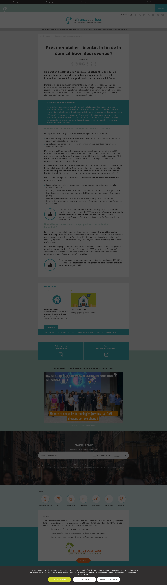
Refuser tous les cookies (109, 579)
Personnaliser (85, 579)
